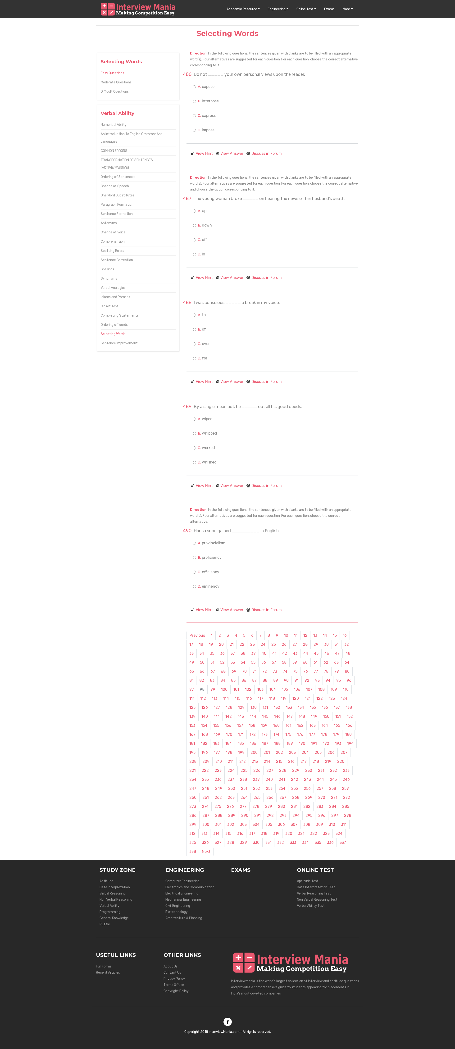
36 (222, 653)
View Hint (204, 153)
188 (277, 743)
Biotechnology (176, 912)
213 (255, 761)
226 (256, 770)
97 (191, 689)
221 (192, 770)
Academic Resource (242, 9)
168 (204, 734)
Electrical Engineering (181, 893)
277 (243, 806)
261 (205, 797)
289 (231, 815)
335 (318, 842)
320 (288, 833)
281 (294, 806)
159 (264, 725)
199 (241, 752)
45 (316, 653)
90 (286, 680)
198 (229, 752)
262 (218, 797)
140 (204, 716)
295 (308, 815)
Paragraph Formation (117, 205)
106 (297, 689)
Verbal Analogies (113, 288)
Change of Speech (115, 186)
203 (292, 752)
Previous (197, 635)
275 (217, 806)
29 (316, 644)
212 (242, 761)
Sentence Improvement (119, 343)
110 (346, 689)
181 (192, 743)
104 (272, 689)
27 (294, 644)
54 (243, 662)
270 (321, 797)
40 (264, 653)
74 (285, 671)
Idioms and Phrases (115, 297)
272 (346, 797)
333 (293, 842)
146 (277, 716)
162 (300, 725)
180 (348, 734)
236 (218, 779)
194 (350, 743)
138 (349, 707)
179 (336, 734)
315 (228, 833)
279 (268, 806)
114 (226, 698)
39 (253, 653)
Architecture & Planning (183, 918)
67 (212, 671)
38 (243, 653)
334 (305, 842)
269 (308, 797)
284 (332, 806)
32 (346, 644)
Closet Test (109, 306)
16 (345, 635)
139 (192, 716)
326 (205, 842)
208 (192, 761)
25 (273, 644)
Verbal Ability (109, 906)
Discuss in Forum (266, 153)
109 (334, 689)
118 (272, 698)
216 (291, 761)
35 (212, 653)
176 (300, 734)
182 (204, 743)
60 (305, 662)
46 (326, 653)
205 (318, 752)
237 (231, 779)
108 (321, 689)
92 (307, 680)
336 (330, 842)
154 (204, 725)
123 (332, 698)
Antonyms (109, 223)
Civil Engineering (177, 906)
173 (265, 734)
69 (234, 671)
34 (202, 653)
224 (231, 770)
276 (230, 806)
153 (192, 725)
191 (314, 743)
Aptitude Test (307, 881)
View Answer (231, 153)
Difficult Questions (115, 92)
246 (346, 779)
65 (191, 671)
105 (285, 689)
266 (269, 797)
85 (233, 680)
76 (305, 671)
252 (256, 788)
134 (301, 707)
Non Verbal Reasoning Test (317, 900)
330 (256, 842)
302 (230, 824)
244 (320, 779)
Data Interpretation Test (316, 887)
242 (294, 779)
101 (236, 689)
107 (309, 689)
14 (325, 635)
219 (328, 761)
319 (276, 833)
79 (336, 671)
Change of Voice (113, 232)
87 (254, 680)
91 (297, 680)
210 (218, 761)
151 (338, 716)
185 (241, 743)
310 (332, 824)
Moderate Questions (116, 82)
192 (326, 743)
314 (216, 833)
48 (348, 653)
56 (263, 662)
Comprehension (113, 242)
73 (275, 671)
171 (241, 734)
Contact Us (172, 973)
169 (217, 734)
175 (288, 734)
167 (192, 734)
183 (216, 743)
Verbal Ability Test (311, 906)
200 (254, 752)
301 (218, 824)
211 (230, 761)
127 (217, 707)
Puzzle (105, 924)
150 (326, 716)
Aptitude (106, 881)
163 (312, 725)
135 (313, 707)
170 (229, 734)
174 (276, 734)
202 (279, 752)
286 (192, 815)
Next (206, 851)
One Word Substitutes (117, 195)
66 (202, 671)
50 (202, 662)
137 (337, 707)
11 (295, 635)
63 (336, 662)
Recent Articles (108, 973)
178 (324, 734)
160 (276, 725)
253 (269, 788)
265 (257, 797)
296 (321, 815)
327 (218, 842)
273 (192, 806)
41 (274, 653)
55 (253, 662)
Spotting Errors (112, 251)
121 (307, 698)
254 (281, 788)
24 (263, 644)
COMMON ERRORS (114, 151)
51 (212, 662)
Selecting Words (113, 334)
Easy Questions (112, 73)
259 (345, 788)
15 (335, 635)
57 (274, 662)
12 (305, 635)
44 (305, 653)
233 (346, 770)
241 (282, 779)
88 (265, 680)
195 (192, 752)
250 (231, 788)
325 (192, 842)
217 (303, 761)
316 (240, 833)
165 (337, 725)
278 (255, 806)
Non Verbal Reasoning (116, 900)
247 (192, 788)
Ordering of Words (114, 325)
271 (334, 797)
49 (191, 662)
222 (205, 770)
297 (334, 815)
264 (244, 797)
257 (320, 788)
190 (302, 743)
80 (347, 671)
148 (302, 716)
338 (192, 851)
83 (212, 680)
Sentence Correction (117, 260)
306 (281, 824)
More (346, 9)
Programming (110, 912)
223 (218, 770)
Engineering (277, 9)
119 (284, 698)
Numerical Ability (114, 125)
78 (326, 671)
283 (319, 806)
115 (237, 698)
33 (191, 653)
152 (350, 716)
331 (268, 842)
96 (349, 680)
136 (325, 707)
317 (252, 833)
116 (249, 698)
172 (253, 734)
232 (333, 770)
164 (325, 725)
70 (244, 671)
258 (332, 788)
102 (248, 689)
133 (289, 707)
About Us (170, 966)
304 (256, 824)
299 (192, 824)
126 (204, 707)
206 (331, 752)
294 (296, 815)
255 (294, 788)
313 (204, 833)
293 (283, 815)
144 (253, 716)
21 (232, 644)
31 (336, 644)
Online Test (305, 9)
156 (228, 725)
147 (290, 716)
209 (205, 761)
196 (204, 752)
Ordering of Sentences (118, 177)
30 (326, 644)
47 (337, 653)
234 (192, 779)
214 (267, 761)
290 (244, 815)
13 (315, 635)
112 (203, 698)
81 (191, 680)
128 (229, 707)
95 (338, 680)
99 (212, 689)
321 (301, 833)
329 (243, 842)
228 (282, 770)
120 (295, 698)
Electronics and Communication (189, 887)
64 (347, 662)
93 (317, 680)
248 (205, 788)
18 (201, 644)
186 (253, 743)
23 (252, 644)
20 (221, 644)
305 (268, 824)
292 (270, 815)
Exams (329, 9)
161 (288, 725)
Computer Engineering (182, 881)
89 (275, 680)
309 (319, 824)
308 (306, 824)
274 (205, 806)
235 (205, 779)
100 (224, 689)
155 (216, 725)
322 (313, 833)
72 (264, 671)
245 (333, 779)
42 (284, 653)
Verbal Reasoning (113, 893)
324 (339, 833)
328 (230, 842)
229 (295, 770)
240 (269, 779)
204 (305, 752)
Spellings (107, 269)
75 (295, 671)
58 (284, 662)
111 (191, 698)
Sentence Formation (117, 214)
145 (265, 716)
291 (257, 815)
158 (252, 725)
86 (243, 680)
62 (325, 662)
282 (306, 806)
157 (240, 725)
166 (349, 725)
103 (260, 689)
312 (192, 833)
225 (244, 770)
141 (216, 716)
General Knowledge (114, 918)
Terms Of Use (174, 985)
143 (241, 716)
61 (316, 662)
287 (205, 815)
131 (265, 707)
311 (343, 824)
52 (222, 662)
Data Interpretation (115, 887)
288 (218, 815)
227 (269, 770)
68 (223, 671)
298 (347, 815)
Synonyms (109, 279)
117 (260, 698)
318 (264, 833)
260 (192, 797)
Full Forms (104, 966)
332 (280, 842)
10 (286, 635)
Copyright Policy (176, 991)
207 (344, 752)
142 (228, 716)
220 (340, 761)
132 (277, 707)
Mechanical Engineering (183, 900)
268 (295, 797)
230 (308, 770)
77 (316, 671)
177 (312, 734)
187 (265, 743)
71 (254, 671)
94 (328, 680)
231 (321, 770)
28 (305, 644)
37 (233, 653)
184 (228, 743)
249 (218, 788)
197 (217, 752)
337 (343, 842)
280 (281, 806)
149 (314, 716)
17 (191, 644)
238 (243, 779)
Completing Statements (120, 315)
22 (242, 644)
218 (316, 761)
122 (319, 698)
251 (244, 788)
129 (241, 707)
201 (267, 752)
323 (326, 833)
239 (256, 779)
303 (243, 824)
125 (192, 707)
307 (294, 824)
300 (205, 824)
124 (344, 698)
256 (307, 788)
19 (211, 644)
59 (294, 662)
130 (253, 707)
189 (290, 743)
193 (338, 743)
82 (201, 680)
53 (233, 662)
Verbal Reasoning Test (314, 893)
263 (231, 797)
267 (282, 797)
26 (284, 644)
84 (222, 680)
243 (307, 779)
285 (345, 806)
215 (279, 761)
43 (295, 653)
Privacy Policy (174, 979)
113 (214, 698)
